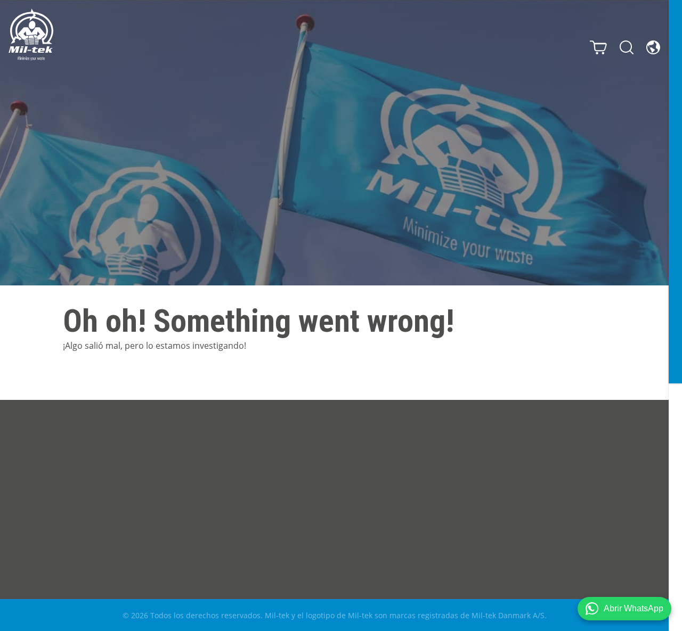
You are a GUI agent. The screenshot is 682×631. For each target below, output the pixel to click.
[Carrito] (598, 47)
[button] (624, 608)
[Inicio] (31, 35)
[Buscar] (627, 47)
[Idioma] (653, 47)
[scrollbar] (675, 315)
